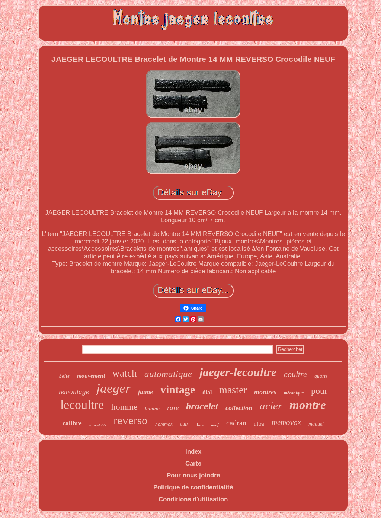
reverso (130, 420)
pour (319, 391)
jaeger (113, 388)
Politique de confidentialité (193, 487)
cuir (184, 424)
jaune (145, 392)
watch (124, 373)
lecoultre (82, 405)
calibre (72, 423)
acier (271, 406)
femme (152, 409)
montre (307, 405)
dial (207, 392)
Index (193, 451)
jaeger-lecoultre (237, 372)
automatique (168, 374)
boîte (64, 376)
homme (124, 407)
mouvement (91, 375)
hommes (164, 424)
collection (238, 408)
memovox (286, 422)
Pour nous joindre (193, 475)
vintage (177, 389)
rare (173, 408)
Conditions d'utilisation (193, 499)
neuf (215, 425)
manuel (316, 424)
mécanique (294, 393)
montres (265, 392)
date (200, 425)
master (233, 390)
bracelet (202, 406)
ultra (259, 424)
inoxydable (97, 425)
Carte (193, 463)
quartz (320, 376)
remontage (74, 392)
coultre (295, 374)
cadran (236, 423)
